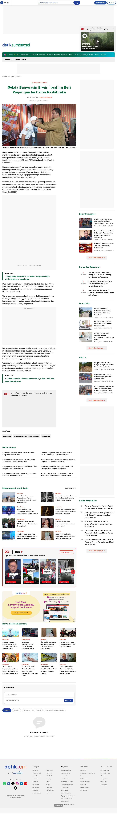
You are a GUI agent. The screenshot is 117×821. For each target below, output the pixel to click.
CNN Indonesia (104, 770)
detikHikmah (50, 790)
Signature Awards (67, 781)
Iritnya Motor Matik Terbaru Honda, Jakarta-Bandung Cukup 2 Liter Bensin (65, 498)
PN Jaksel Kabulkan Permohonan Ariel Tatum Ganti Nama (64, 524)
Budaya (50, 55)
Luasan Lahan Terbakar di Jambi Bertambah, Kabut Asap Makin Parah (101, 292)
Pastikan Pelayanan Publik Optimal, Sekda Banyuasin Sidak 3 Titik (18, 454)
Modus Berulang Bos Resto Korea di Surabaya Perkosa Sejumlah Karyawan (65, 511)
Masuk (111, 3)
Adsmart (64, 776)
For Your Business (67, 799)
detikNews (35, 770)
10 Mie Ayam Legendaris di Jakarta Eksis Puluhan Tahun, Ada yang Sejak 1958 (10, 670)
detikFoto (49, 787)
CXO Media (103, 784)
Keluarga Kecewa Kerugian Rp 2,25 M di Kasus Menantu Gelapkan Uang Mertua (99, 515)
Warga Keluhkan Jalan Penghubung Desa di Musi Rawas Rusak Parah (104, 365)
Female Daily (104, 781)
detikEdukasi (36, 773)
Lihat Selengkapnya (95, 257)
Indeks (103, 55)
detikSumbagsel (8, 76)
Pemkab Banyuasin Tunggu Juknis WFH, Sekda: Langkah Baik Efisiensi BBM (19, 467)
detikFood (49, 773)
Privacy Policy (84, 787)
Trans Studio (65, 787)
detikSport (35, 784)
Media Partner (84, 781)
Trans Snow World (67, 784)
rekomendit (65, 801)
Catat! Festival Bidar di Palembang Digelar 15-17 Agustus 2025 (103, 377)
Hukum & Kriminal (38, 55)
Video (97, 55)
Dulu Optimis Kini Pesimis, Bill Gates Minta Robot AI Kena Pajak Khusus (68, 670)
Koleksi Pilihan (20, 59)
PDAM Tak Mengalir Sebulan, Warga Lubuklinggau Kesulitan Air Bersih (104, 336)
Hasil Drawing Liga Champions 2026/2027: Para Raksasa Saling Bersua (27, 511)
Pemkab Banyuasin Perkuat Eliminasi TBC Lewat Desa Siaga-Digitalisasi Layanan (56, 454)
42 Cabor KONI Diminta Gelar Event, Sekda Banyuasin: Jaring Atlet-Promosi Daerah (57, 474)
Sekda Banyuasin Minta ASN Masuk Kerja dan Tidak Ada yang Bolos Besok (29, 380)
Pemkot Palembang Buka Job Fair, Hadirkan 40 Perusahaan (104, 246)
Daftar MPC (100, 3)
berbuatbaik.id (66, 770)
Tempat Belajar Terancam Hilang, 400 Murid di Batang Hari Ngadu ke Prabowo (99, 274)
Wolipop (48, 779)
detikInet (35, 779)
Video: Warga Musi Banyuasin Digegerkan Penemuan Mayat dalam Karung (97, 29)
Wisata (57, 55)
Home (10, 55)
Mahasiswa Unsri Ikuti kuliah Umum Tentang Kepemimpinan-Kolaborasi (99, 524)
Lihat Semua (65, 552)
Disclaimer (83, 790)
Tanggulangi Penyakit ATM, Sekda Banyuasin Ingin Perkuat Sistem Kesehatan (27, 277)
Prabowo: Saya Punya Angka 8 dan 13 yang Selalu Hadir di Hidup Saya (9, 645)
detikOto (35, 790)
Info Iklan (83, 784)
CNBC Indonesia (105, 773)
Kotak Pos (83, 779)
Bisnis (71, 55)
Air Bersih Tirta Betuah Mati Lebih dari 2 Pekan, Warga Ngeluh (103, 323)
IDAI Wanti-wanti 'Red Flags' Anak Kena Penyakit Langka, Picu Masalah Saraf (30, 671)
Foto (91, 55)
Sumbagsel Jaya (81, 55)
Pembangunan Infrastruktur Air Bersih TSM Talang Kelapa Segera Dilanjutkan (57, 467)
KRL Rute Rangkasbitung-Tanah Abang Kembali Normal (28, 645)
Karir (81, 776)
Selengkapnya (70, 488)
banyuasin (7, 436)
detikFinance (36, 776)
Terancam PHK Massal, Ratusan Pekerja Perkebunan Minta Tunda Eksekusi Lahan (99, 533)
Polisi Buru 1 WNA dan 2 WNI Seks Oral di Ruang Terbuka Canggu (48, 670)
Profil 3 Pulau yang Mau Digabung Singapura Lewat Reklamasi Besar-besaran (27, 536)
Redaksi (83, 770)
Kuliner (64, 55)
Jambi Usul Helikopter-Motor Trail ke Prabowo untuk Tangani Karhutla (100, 283)
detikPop (49, 793)
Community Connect (67, 804)
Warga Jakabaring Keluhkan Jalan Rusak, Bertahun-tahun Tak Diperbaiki (102, 312)
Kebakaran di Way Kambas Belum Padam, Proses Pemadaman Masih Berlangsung (99, 542)
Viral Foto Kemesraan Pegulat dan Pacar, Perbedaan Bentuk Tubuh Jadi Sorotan (26, 499)
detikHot (35, 781)
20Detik (48, 784)
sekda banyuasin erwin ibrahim (26, 436)
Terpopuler (8, 59)
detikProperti (36, 793)
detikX (48, 781)
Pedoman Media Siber (87, 773)
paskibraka (46, 436)
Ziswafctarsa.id (66, 793)
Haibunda (103, 776)
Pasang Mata (65, 773)
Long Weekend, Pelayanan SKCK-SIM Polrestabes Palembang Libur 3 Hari (104, 388)
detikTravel (49, 770)
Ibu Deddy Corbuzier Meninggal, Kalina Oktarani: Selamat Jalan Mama (65, 536)
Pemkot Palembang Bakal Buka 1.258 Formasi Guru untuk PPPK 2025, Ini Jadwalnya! (104, 234)
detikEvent (64, 779)
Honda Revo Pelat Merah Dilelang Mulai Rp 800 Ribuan (67, 644)
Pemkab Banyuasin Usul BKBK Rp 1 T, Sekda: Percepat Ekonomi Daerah (19, 474)
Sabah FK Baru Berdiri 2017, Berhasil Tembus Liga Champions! (27, 524)
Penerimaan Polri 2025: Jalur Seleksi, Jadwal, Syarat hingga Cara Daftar (104, 221)
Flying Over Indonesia (68, 796)
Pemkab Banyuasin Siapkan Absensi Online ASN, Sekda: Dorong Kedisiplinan (18, 460)
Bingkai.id (64, 790)
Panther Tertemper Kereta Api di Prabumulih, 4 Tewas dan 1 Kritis (99, 507)
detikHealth (49, 776)
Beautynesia (104, 779)
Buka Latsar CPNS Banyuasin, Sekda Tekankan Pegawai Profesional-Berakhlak (58, 460)
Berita (16, 55)
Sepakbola (25, 55)
